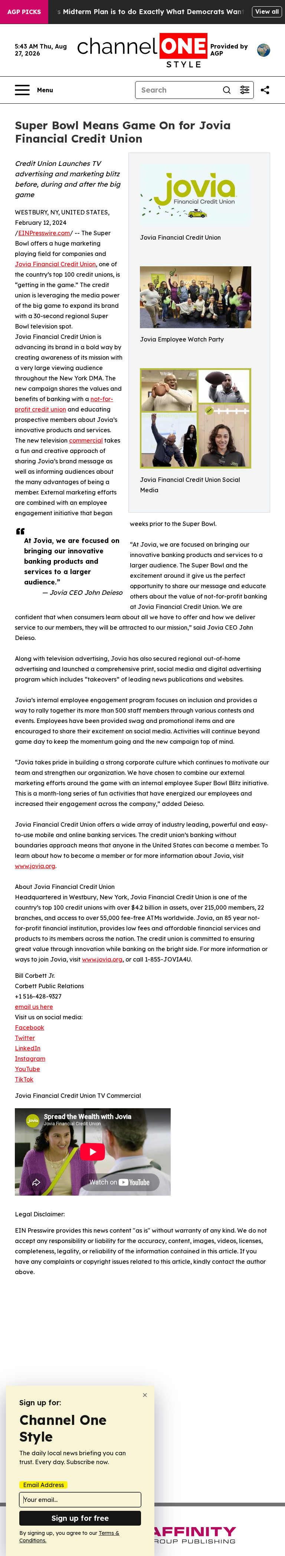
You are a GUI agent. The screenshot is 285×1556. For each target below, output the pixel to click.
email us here (34, 1006)
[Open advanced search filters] (244, 90)
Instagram (30, 1058)
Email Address (43, 1485)
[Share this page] (265, 90)
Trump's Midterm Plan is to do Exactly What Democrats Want (139, 11)
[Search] (227, 90)
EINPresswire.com (44, 233)
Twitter (25, 1038)
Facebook (29, 1027)
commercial (86, 440)
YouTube (27, 1069)
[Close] (144, 1395)
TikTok (24, 1079)
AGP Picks (24, 12)
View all (267, 11)
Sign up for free (80, 1518)
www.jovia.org (35, 866)
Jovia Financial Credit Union (55, 264)
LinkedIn (27, 1048)
